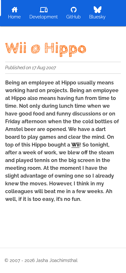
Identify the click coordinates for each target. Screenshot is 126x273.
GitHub (73, 16)
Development (43, 16)
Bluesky (97, 16)
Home (14, 16)
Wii (75, 145)
